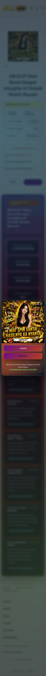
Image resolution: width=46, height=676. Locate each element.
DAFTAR (23, 356)
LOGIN (23, 348)
